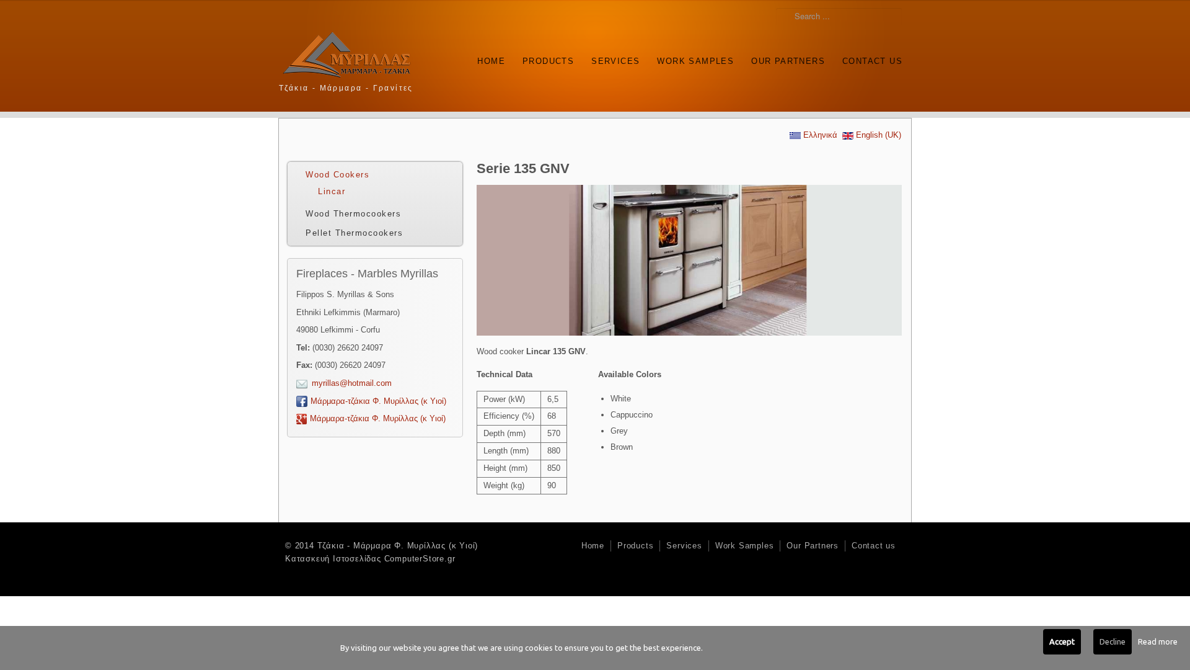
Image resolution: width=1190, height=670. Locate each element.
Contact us (872, 61)
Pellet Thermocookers (354, 233)
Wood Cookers (337, 174)
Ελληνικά (819, 135)
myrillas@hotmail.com (352, 383)
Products (548, 61)
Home (491, 61)
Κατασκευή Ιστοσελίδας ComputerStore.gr (370, 558)
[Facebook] (878, 86)
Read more (1158, 641)
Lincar (331, 191)
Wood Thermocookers (353, 213)
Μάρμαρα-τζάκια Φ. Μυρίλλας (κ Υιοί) (378, 401)
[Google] (895, 86)
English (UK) (877, 135)
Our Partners (788, 61)
